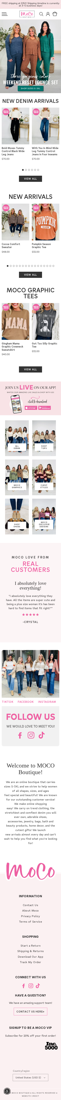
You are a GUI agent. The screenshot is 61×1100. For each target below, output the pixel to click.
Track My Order (30, 962)
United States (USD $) (28, 1077)
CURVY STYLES (44, 486)
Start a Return (31, 945)
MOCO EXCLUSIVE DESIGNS (44, 524)
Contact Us (30, 905)
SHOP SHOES (17, 525)
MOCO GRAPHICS (17, 486)
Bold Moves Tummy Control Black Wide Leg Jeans (13, 151)
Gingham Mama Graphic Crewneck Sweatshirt (12, 346)
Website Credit (30, 1096)
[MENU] (5, 14)
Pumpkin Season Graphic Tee (41, 246)
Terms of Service (30, 921)
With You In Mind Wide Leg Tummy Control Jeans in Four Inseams (45, 151)
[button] (5, 14)
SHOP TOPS (44, 447)
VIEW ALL (30, 178)
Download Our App (30, 956)
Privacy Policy (30, 916)
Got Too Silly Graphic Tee (44, 345)
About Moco (30, 910)
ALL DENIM (17, 447)
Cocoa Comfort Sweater (11, 246)
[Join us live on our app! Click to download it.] (30, 398)
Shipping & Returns (30, 951)
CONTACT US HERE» (30, 1011)
